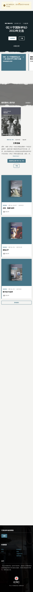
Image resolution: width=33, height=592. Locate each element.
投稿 (17, 551)
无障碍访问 (19, 553)
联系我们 (18, 549)
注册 (4, 536)
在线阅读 (12, 38)
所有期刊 (28, 102)
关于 (2, 551)
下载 (22, 38)
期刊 (2, 549)
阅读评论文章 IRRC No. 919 (16, 161)
